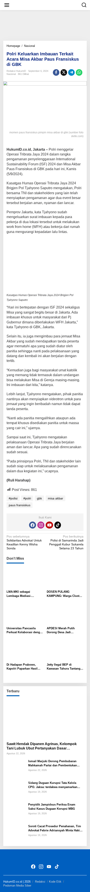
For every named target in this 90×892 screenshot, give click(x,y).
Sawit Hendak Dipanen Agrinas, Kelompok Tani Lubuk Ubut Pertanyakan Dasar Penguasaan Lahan (42, 746)
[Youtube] (49, 525)
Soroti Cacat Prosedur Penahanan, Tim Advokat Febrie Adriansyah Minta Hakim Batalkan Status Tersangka (55, 828)
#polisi (13, 498)
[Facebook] (32, 525)
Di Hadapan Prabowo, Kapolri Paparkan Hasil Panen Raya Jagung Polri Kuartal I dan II (24, 667)
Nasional (11, 74)
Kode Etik (55, 881)
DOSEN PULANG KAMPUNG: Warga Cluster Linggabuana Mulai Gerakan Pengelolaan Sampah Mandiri (64, 594)
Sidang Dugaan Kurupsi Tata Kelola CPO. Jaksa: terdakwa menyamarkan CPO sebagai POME (52, 785)
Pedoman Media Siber (17, 885)
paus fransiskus (19, 505)
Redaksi (40, 881)
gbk (39, 498)
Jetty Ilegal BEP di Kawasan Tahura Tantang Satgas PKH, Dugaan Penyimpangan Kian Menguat (63, 667)
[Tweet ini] (64, 72)
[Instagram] (40, 525)
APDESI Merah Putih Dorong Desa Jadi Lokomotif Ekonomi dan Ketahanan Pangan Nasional (63, 630)
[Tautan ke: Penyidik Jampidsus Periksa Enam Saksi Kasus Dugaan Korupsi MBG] (16, 811)
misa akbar (55, 498)
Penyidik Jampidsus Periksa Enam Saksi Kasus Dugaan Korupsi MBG (51, 806)
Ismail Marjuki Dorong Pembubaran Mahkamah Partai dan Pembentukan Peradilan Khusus (52, 763)
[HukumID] (46, 5)
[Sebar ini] (56, 72)
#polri (27, 498)
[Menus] (6, 5)
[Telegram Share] (71, 72)
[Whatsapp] (79, 72)
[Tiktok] (57, 525)
